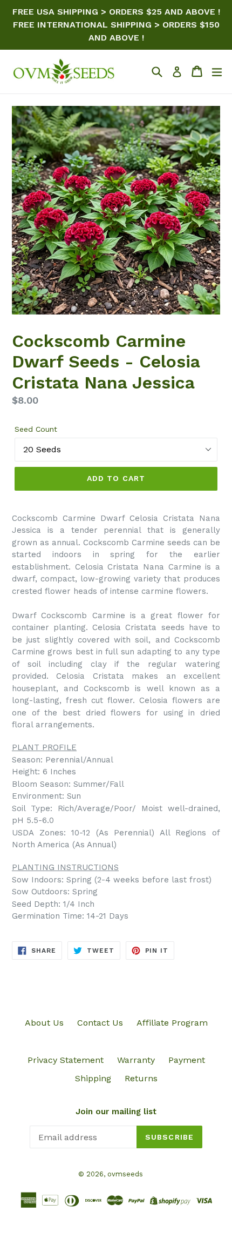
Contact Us (100, 1023)
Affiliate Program (172, 1023)
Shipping (93, 1078)
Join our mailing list (116, 1111)
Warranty (136, 1060)
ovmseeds (125, 1174)
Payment (186, 1060)
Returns (141, 1078)
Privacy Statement (66, 1060)
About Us (44, 1023)
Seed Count (36, 429)
